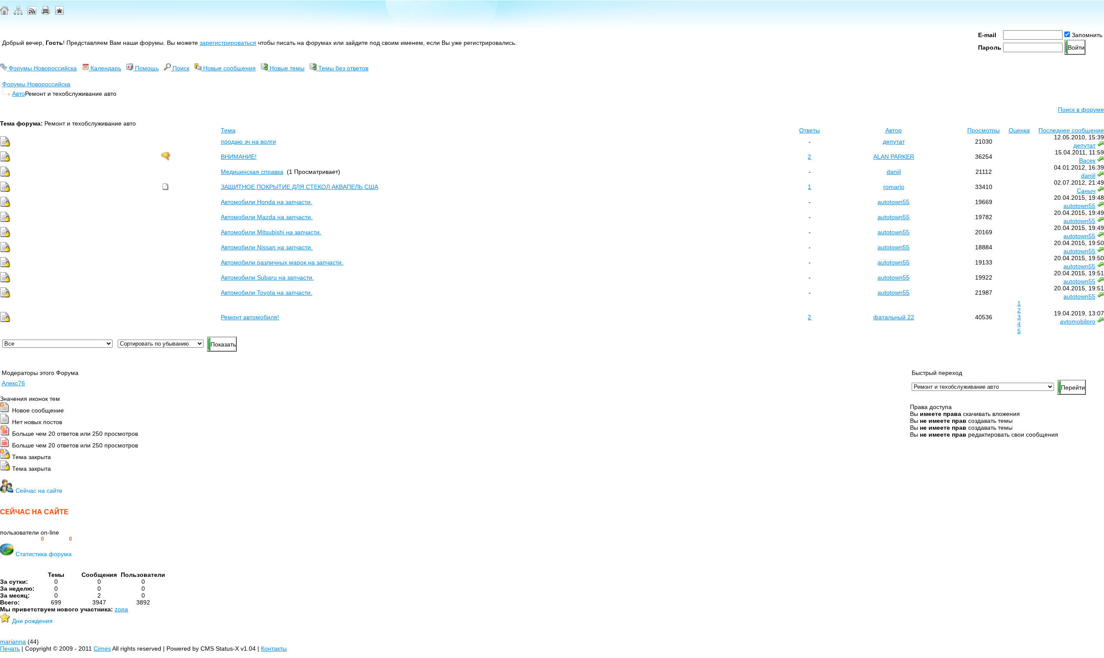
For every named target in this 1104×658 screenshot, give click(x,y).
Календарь (105, 68)
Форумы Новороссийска (42, 68)
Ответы (809, 130)
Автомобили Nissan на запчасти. (267, 247)
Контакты (274, 648)
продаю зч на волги (248, 141)
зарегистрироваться (228, 42)
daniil (894, 171)
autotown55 (894, 201)
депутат (894, 141)
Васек (1087, 160)
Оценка (1019, 130)
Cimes (102, 648)
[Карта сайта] (18, 12)
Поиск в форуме (1081, 109)
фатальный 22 (893, 317)
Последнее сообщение (1071, 130)
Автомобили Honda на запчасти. (266, 201)
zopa (121, 609)
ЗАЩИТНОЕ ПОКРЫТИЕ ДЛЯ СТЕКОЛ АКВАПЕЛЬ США (299, 186)
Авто (18, 93)
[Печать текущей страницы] (45, 12)
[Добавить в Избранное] (59, 12)
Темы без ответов (342, 68)
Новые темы (286, 68)
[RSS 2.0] (32, 12)
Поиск (180, 68)
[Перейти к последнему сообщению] (1100, 145)
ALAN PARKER (893, 156)
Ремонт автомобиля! (250, 317)
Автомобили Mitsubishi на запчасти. (271, 232)
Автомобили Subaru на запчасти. (267, 277)
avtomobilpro (1077, 321)
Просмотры (983, 130)
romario (893, 186)
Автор (893, 130)
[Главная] (4, 12)
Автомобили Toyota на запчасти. (266, 292)
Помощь (146, 68)
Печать (10, 648)
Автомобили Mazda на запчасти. (267, 217)
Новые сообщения (228, 68)
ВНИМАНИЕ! (239, 156)
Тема (228, 130)
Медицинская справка (252, 171)
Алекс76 (13, 383)
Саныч (1086, 190)
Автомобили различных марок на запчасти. (282, 262)
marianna (13, 641)
